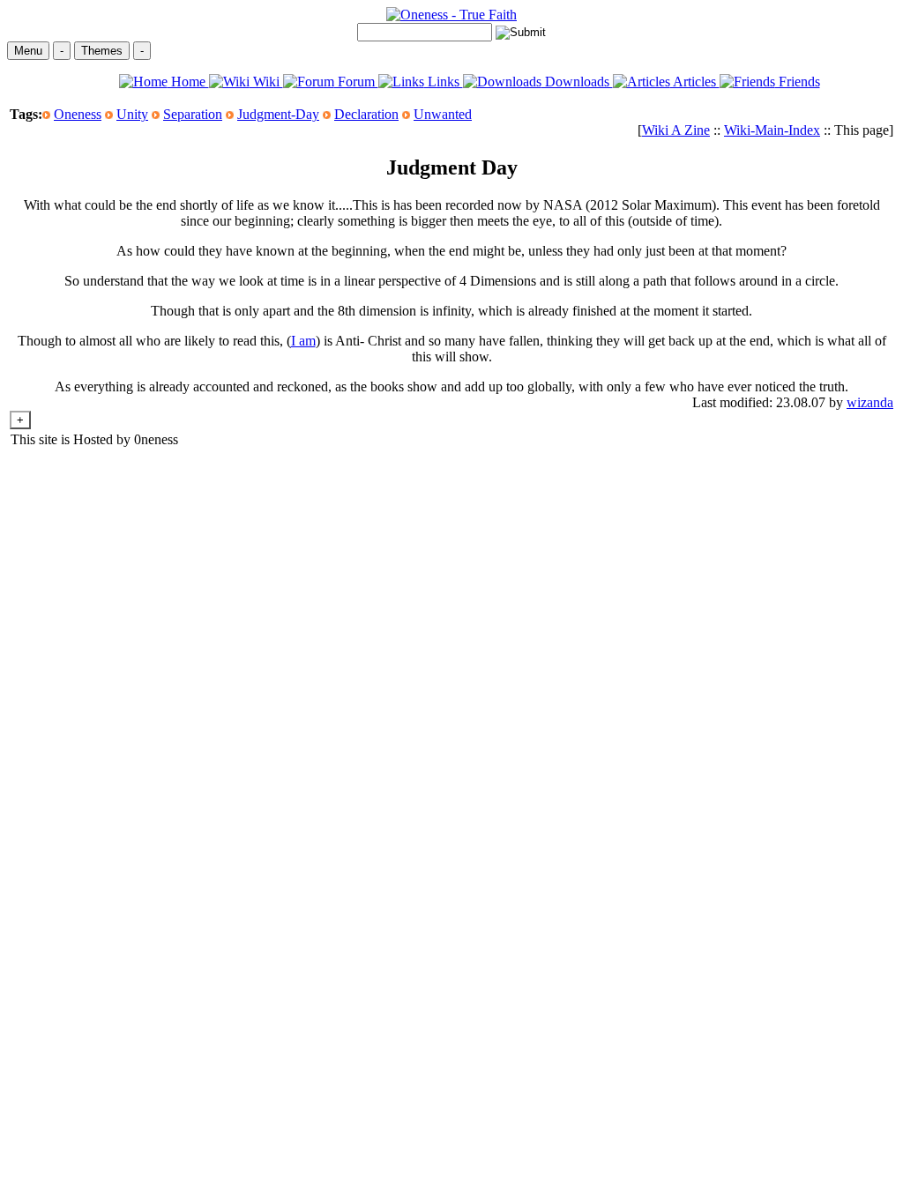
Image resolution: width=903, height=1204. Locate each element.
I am (303, 340)
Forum (356, 81)
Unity (132, 114)
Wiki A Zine (676, 130)
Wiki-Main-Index (772, 130)
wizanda (870, 402)
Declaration (366, 114)
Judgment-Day (278, 114)
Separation (192, 114)
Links (443, 81)
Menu (28, 50)
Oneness (77, 114)
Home (188, 81)
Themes (102, 50)
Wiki (266, 81)
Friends (797, 81)
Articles (695, 81)
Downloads (577, 81)
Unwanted (443, 114)
